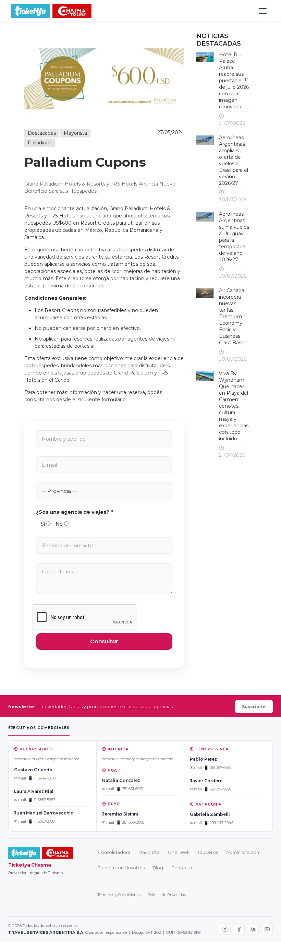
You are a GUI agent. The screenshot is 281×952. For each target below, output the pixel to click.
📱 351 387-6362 (218, 767)
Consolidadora (114, 852)
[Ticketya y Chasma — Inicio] (51, 11)
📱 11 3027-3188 (41, 821)
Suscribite (254, 706)
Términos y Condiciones (118, 894)
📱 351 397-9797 (218, 789)
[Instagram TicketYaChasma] (225, 929)
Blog (158, 867)
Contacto (181, 867)
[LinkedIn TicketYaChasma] (253, 929)
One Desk (179, 852)
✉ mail (20, 778)
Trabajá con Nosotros (121, 867)
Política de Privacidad (166, 894)
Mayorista (75, 133)
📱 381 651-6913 (129, 788)
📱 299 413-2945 (218, 822)
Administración (242, 852)
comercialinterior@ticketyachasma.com (138, 759)
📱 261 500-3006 (130, 822)
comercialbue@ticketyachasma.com (47, 759)
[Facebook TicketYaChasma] (239, 929)
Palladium (39, 143)
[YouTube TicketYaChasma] (267, 929)
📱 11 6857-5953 (41, 799)
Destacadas (42, 133)
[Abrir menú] (263, 11)
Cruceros (208, 852)
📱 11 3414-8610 (42, 778)
